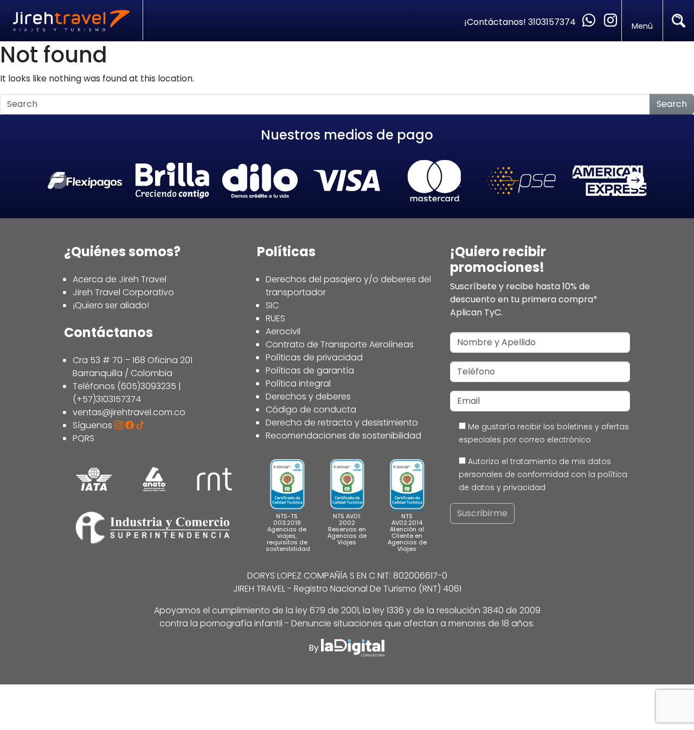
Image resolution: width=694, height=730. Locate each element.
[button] (635, 181)
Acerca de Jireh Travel (119, 279)
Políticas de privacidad (314, 357)
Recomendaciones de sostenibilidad (343, 435)
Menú (642, 26)
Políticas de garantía (310, 370)
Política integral (298, 383)
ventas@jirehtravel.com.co (129, 412)
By (315, 648)
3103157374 (553, 22)
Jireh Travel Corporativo (123, 292)
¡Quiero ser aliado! (111, 305)
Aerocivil (283, 331)
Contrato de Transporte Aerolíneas (340, 344)
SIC (272, 305)
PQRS (83, 438)
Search (672, 104)
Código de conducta (311, 409)
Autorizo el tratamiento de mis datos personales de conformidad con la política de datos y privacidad (543, 474)
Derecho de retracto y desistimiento (342, 422)
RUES (275, 318)
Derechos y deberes (308, 396)
